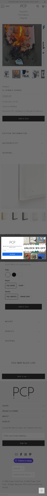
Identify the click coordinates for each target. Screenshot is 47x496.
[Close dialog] (44, 238)
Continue (12, 254)
